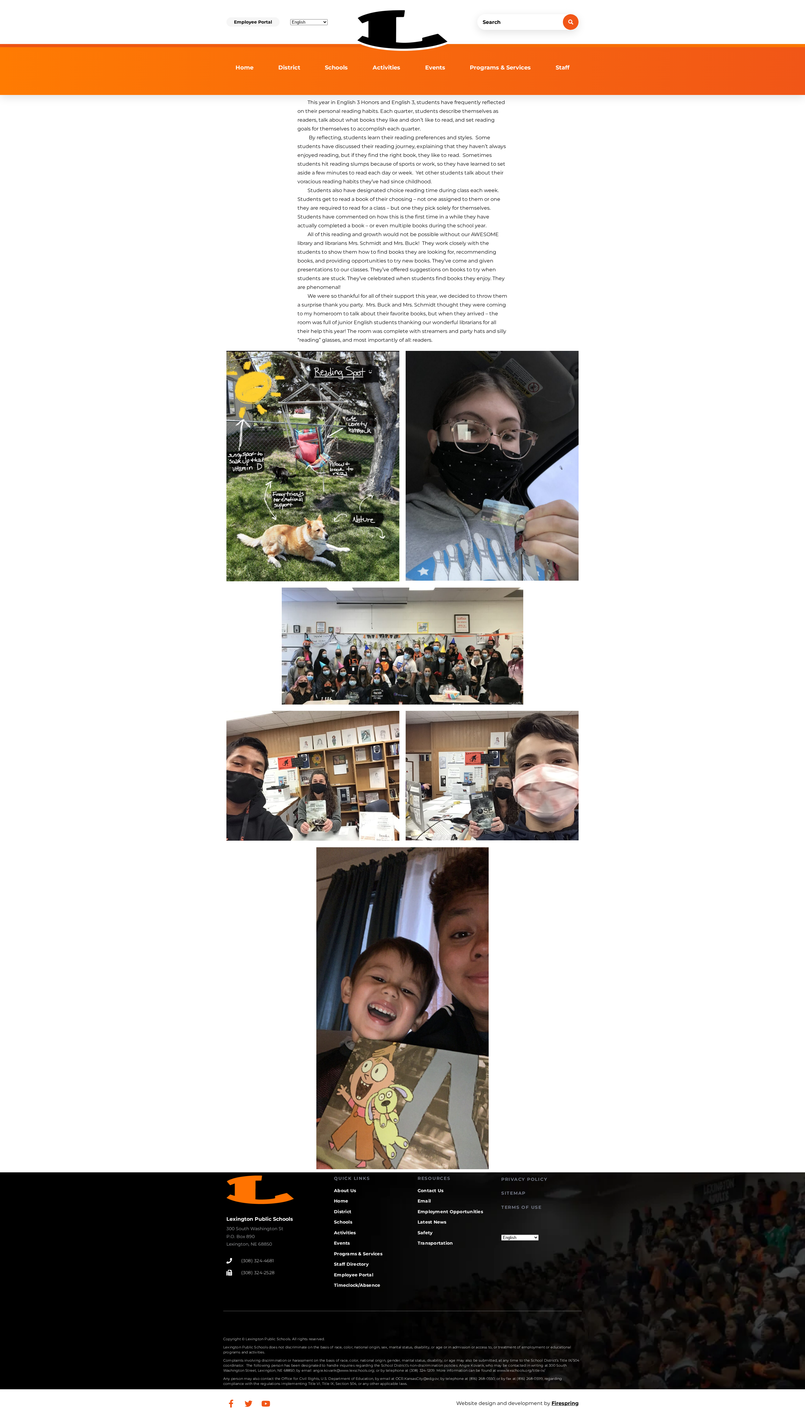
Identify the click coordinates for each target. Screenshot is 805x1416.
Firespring (565, 1403)
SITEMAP (513, 1193)
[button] (253, 22)
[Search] (571, 22)
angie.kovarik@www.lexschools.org (343, 1370)
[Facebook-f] (231, 1403)
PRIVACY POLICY (524, 1179)
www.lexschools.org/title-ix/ (521, 1370)
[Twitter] (248, 1403)
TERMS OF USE (521, 1207)
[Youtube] (266, 1403)
